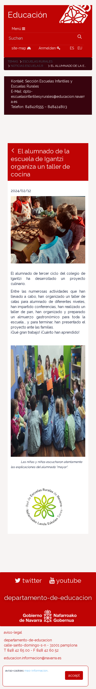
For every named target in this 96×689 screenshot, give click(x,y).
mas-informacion (36, 670)
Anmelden (48, 48)
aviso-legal (13, 632)
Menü (17, 29)
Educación (27, 15)
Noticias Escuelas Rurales (33, 66)
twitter (31, 580)
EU (80, 48)
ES (72, 48)
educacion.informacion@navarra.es (32, 658)
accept (74, 675)
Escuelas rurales (37, 61)
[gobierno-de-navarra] (48, 615)
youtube (68, 580)
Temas (13, 61)
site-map (19, 48)
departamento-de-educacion (48, 597)
